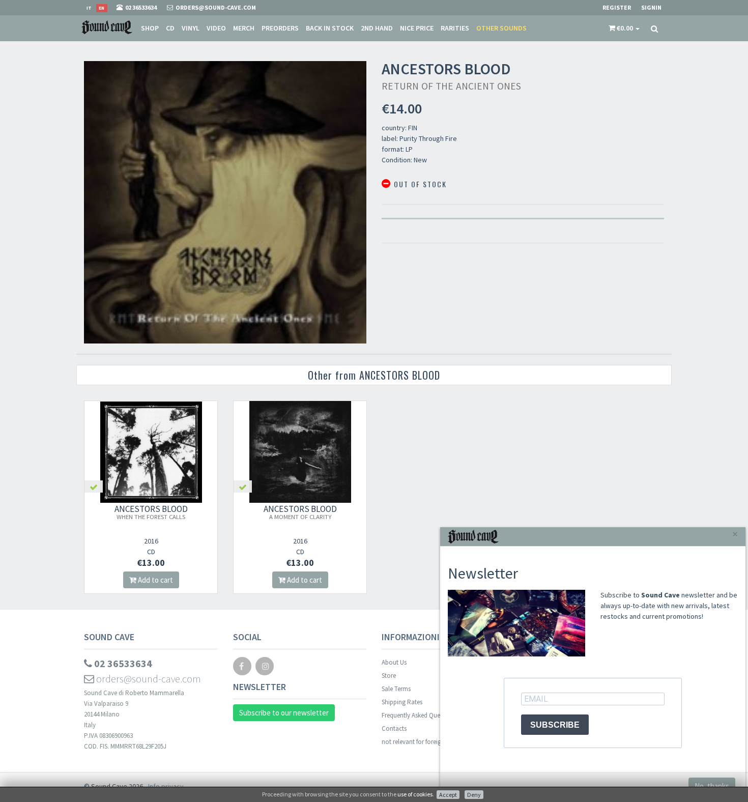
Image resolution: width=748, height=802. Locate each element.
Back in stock (330, 28)
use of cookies (415, 794)
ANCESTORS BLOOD (151, 512)
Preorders (280, 28)
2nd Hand (377, 28)
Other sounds (501, 28)
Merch (243, 28)
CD (170, 28)
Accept (448, 794)
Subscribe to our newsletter (284, 713)
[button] (624, 28)
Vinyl (190, 28)
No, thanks (712, 786)
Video (216, 28)
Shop (150, 28)
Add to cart (154, 580)
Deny (474, 794)
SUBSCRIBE (555, 725)
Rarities (455, 28)
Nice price (417, 28)
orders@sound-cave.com (147, 678)
